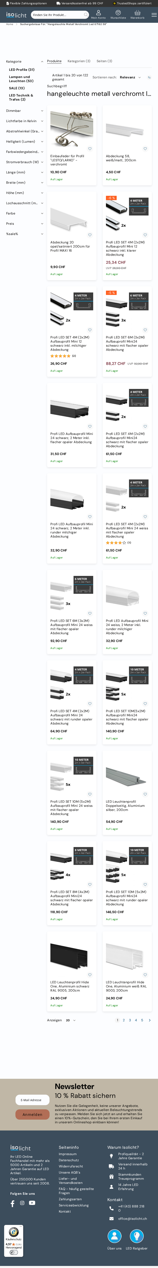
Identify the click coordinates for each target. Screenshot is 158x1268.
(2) (74, 356)
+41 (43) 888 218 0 (131, 1208)
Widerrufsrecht (71, 1166)
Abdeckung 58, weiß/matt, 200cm (121, 158)
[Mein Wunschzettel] (118, 14)
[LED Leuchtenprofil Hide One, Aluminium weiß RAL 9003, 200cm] (127, 957)
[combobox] (60, 15)
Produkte (54, 61)
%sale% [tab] (12, 234)
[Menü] (20, 1227)
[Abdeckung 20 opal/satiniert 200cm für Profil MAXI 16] (71, 217)
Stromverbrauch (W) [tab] (22, 162)
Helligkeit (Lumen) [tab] (20, 141)
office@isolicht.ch (132, 1219)
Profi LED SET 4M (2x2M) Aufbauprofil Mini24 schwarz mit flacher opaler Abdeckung (127, 440)
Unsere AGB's (69, 1172)
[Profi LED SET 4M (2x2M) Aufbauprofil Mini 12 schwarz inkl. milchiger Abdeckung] (71, 312)
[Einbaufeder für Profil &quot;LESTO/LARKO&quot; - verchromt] (71, 131)
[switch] (14, 1252)
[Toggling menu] (154, 15)
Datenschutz (69, 1160)
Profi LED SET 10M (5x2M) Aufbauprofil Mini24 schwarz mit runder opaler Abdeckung (127, 898)
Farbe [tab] (10, 213)
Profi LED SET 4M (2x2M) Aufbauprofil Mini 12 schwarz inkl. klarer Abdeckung (125, 248)
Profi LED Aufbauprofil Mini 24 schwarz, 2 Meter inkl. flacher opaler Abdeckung (71, 438)
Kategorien (79, 61)
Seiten (104, 61)
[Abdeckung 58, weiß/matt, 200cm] (127, 131)
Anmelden (32, 1114)
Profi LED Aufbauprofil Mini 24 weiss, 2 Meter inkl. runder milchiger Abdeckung (127, 627)
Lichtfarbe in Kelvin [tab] (21, 121)
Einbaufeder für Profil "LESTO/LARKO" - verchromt (67, 160)
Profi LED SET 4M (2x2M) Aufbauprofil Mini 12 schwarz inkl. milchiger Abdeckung (69, 343)
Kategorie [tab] (13, 61)
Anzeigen (54, 1020)
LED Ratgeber (137, 1248)
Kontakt (65, 1211)
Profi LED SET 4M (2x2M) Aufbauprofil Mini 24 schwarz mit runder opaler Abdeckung (71, 717)
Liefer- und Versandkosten (70, 1180)
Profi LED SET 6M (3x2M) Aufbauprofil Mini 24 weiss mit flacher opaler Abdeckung (71, 627)
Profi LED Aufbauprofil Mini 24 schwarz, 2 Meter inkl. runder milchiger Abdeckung (71, 530)
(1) (129, 542)
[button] (131, 77)
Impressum (68, 1154)
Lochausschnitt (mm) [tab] (23, 203)
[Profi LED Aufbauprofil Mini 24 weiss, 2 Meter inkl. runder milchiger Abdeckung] (127, 595)
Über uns (114, 1248)
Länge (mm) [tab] (15, 172)
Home (9, 24)
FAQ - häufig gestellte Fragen (76, 1191)
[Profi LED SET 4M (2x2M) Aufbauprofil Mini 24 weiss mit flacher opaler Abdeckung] (127, 499)
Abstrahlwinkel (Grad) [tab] (23, 131)
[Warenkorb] (137, 14)
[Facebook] (12, 1203)
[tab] (54, 60)
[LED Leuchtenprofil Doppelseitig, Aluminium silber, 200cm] (127, 776)
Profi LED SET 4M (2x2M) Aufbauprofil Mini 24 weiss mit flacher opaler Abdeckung (127, 530)
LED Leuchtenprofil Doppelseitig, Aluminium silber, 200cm (125, 806)
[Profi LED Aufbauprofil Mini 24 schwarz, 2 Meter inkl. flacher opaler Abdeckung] (71, 408)
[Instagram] (22, 1203)
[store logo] (17, 15)
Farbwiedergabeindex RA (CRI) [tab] (25, 152)
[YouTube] (32, 1203)
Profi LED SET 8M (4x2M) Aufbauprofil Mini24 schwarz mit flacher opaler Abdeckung (71, 898)
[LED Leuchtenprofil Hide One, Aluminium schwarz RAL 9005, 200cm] (71, 957)
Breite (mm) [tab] (15, 182)
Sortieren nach (104, 77)
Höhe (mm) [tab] (15, 193)
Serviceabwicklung (74, 1205)
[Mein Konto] (98, 14)
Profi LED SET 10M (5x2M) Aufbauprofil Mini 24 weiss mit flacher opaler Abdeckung (71, 808)
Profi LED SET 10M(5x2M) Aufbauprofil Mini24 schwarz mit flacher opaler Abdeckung (127, 717)
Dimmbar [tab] (13, 111)
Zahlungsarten (70, 1199)
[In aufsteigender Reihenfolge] (149, 77)
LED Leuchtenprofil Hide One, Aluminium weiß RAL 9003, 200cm (126, 986)
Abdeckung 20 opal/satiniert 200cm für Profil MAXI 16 (70, 246)
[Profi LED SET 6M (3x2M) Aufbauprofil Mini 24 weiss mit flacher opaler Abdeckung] (71, 595)
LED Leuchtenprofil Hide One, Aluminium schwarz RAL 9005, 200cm (69, 986)
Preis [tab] (10, 223)
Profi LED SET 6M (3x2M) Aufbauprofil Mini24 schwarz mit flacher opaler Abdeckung (127, 343)
